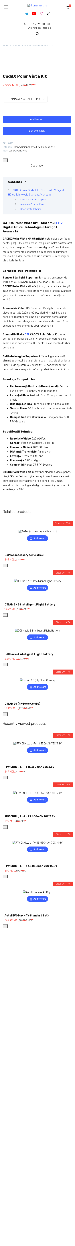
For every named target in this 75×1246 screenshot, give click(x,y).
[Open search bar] (37, 33)
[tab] (37, 165)
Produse (16, 45)
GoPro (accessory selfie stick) (24, 555)
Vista (24, 150)
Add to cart (37, 119)
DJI (27, 334)
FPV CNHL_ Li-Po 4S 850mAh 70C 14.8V (31, 866)
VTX (54, 45)
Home (5, 45)
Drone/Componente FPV (36, 45)
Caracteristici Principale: (33, 199)
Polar (18, 150)
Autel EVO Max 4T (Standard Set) (27, 915)
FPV (59, 223)
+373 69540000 (39, 25)
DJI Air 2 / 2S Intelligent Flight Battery (30, 604)
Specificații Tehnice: (31, 209)
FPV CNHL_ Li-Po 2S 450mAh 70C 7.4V (30, 816)
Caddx (12, 150)
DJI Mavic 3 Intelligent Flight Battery (29, 654)
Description (37, 165)
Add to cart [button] (39, 538)
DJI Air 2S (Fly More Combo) (22, 703)
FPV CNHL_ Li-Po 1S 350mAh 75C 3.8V (29, 766)
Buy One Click (37, 130)
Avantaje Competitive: (32, 204)
